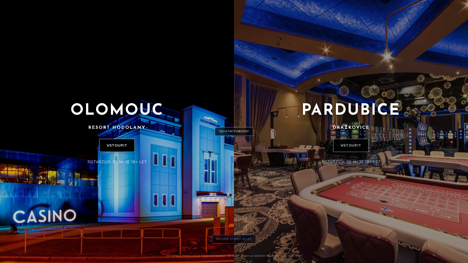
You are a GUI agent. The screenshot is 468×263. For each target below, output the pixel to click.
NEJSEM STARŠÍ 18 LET (234, 239)
